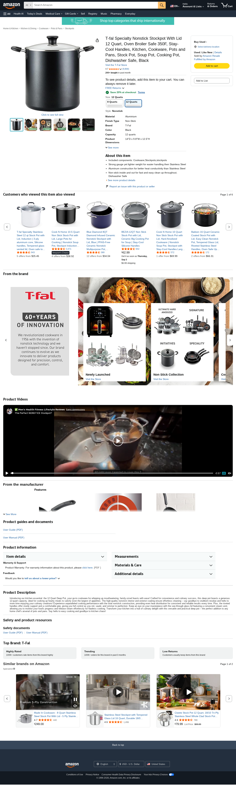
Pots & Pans (56, 28)
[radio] (16, 125)
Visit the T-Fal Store (116, 65)
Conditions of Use (74, 774)
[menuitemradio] (224, 473)
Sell (83, 13)
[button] (7, 13)
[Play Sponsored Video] (118, 692)
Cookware (44, 28)
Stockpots (69, 28)
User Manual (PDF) (13, 537)
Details (218, 52)
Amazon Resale (211, 55)
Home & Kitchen (10, 28)
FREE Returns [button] (113, 88)
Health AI (18, 13)
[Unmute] (229, 473)
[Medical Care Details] (61, 13)
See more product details (121, 180)
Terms (141, 92)
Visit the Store (93, 379)
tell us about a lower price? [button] (41, 578)
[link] (31, 240)
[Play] (6, 473)
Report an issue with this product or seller (132, 186)
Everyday (130, 13)
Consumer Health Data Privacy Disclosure (121, 774)
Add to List (202, 80)
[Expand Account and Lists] (203, 6)
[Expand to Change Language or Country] (178, 6)
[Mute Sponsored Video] (75, 706)
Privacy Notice (92, 774)
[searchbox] (95, 5)
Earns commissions (75, 409)
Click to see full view (52, 114)
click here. (87, 567)
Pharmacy (116, 13)
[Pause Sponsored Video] (75, 699)
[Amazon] (12, 5)
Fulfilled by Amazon (204, 59)
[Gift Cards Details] (77, 13)
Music (104, 13)
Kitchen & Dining (28, 28)
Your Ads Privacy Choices (156, 774)
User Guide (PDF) (13, 529)
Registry (92, 13)
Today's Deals (34, 13)
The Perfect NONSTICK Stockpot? (33, 412)
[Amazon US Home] (72, 765)
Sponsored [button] (8, 669)
